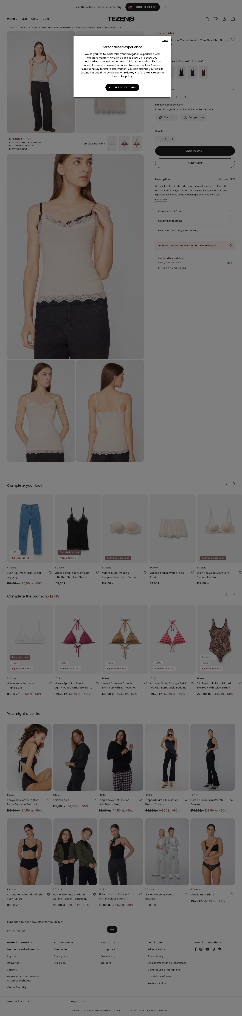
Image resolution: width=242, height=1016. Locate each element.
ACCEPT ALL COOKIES (122, 87)
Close (165, 40)
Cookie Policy (90, 69)
